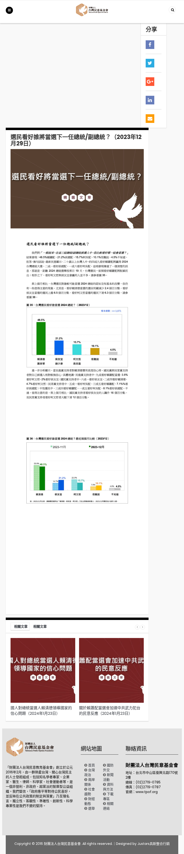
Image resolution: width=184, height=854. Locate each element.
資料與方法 (108, 787)
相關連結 (108, 806)
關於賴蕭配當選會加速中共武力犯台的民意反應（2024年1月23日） (109, 710)
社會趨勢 (89, 791)
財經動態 (89, 801)
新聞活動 (108, 777)
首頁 (91, 765)
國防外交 (108, 767)
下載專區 (108, 796)
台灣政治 (89, 772)
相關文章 (21, 626)
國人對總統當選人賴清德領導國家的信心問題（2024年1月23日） (41, 710)
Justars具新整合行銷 (154, 843)
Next (142, 627)
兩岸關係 (89, 782)
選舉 (91, 808)
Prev (137, 627)
